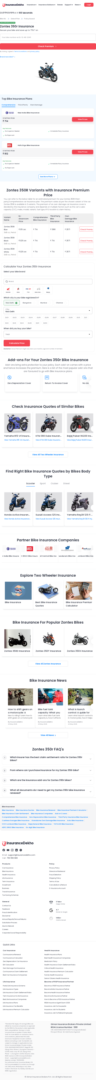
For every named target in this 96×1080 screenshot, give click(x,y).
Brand (11, 281)
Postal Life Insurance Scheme (14, 986)
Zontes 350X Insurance (80, 651)
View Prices (82, 119)
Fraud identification (9, 912)
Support (68, 5)
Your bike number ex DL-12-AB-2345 (16, 37)
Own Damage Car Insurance (14, 968)
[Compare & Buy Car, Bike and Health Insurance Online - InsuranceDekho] (13, 5)
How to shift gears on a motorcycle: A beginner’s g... (20, 711)
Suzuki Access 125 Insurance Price (55, 514)
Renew (60, 5)
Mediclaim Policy (50, 961)
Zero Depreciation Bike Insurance (42, 817)
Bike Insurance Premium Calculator (72, 810)
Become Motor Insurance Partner (56, 989)
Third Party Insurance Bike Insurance (73, 817)
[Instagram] (12, 850)
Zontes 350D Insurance (17, 651)
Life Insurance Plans (10, 1003)
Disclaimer (6, 916)
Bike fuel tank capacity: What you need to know (49, 711)
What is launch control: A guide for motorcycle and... (79, 711)
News (77, 5)
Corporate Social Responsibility (14, 933)
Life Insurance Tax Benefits (13, 1006)
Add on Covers (61, 813)
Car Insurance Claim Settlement (15, 971)
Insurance (31, 5)
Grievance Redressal (57, 871)
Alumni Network (8, 926)
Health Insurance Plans (53, 954)
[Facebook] (3, 850)
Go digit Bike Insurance (35, 827)
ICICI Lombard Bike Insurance (14, 824)
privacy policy (34, 51)
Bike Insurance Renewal (45, 810)
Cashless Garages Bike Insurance (15, 820)
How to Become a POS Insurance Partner (59, 999)
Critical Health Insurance (53, 968)
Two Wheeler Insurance (52, 454)
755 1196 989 (12, 858)
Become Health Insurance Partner (57, 992)
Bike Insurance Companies (42, 813)
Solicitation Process (9, 923)
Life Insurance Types (10, 989)
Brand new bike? (7, 57)
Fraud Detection (55, 875)
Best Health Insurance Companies (57, 958)
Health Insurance (8, 875)
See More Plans (46, 176)
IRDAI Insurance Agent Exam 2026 (57, 1003)
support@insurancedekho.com (21, 855)
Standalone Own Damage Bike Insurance (48, 820)
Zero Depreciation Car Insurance (15, 961)
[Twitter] (20, 850)
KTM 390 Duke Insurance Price (52, 435)
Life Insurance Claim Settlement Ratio (17, 992)
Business (5, 888)
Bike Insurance (13, 602)
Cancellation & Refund (58, 885)
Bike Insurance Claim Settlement (15, 813)
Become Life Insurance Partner (55, 996)
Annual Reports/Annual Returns (14, 919)
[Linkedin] (16, 850)
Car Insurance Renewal (12, 954)
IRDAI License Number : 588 (64, 1027)
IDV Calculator (8, 965)
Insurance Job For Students (54, 1009)
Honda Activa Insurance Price (20, 514)
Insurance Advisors (46, 5)
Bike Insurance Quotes (25, 810)
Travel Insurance (8, 892)
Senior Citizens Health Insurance (56, 978)
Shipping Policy (55, 878)
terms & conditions (20, 51)
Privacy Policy (54, 868)
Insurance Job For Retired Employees (58, 1013)
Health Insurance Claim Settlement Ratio (59, 965)
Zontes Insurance (52, 663)
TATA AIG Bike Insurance (63, 824)
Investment (6, 885)
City (7, 309)
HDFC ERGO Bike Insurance (13, 827)
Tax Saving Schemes (10, 895)
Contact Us (6, 906)
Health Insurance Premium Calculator (58, 971)
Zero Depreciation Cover (19, 383)
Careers (5, 929)
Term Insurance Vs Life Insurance (15, 996)
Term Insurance (8, 881)
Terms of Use (54, 881)
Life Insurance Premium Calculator (16, 1009)
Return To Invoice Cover (56, 383)
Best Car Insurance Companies (15, 975)
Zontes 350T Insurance (48, 651)
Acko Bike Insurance (75, 820)
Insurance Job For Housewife (55, 1006)
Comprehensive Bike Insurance (14, 817)
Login (89, 5)
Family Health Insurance (53, 975)
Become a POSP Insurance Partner (57, 986)
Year (8, 334)
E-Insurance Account (57, 888)
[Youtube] (8, 850)
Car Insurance (7, 868)
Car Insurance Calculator (12, 958)
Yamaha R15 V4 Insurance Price (21, 435)
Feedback (6, 909)
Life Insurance (7, 878)
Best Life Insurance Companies (14, 999)
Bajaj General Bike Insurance (40, 824)
